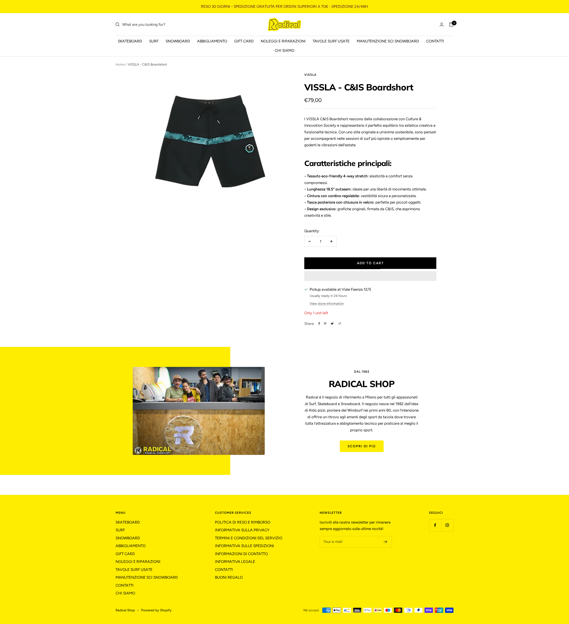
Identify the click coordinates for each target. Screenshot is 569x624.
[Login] (442, 24)
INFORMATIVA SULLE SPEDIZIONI (244, 546)
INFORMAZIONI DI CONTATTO (241, 554)
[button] (370, 276)
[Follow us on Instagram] (447, 525)
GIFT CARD (244, 41)
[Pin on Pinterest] (325, 323)
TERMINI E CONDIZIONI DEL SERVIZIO (248, 538)
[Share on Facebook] (319, 323)
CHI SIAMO (284, 50)
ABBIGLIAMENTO (212, 41)
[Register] (385, 541)
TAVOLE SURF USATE (331, 41)
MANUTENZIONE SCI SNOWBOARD (388, 41)
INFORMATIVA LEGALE (235, 561)
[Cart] (451, 24)
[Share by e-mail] (339, 323)
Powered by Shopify (156, 610)
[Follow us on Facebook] (435, 525)
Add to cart (370, 263)
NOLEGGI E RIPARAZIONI (283, 41)
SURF (153, 41)
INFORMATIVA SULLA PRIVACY (242, 530)
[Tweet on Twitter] (332, 323)
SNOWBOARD (178, 41)
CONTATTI (435, 41)
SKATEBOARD (130, 41)
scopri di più (362, 446)
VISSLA (310, 75)
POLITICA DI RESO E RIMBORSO (242, 522)
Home (120, 64)
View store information (327, 304)
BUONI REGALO (229, 577)
